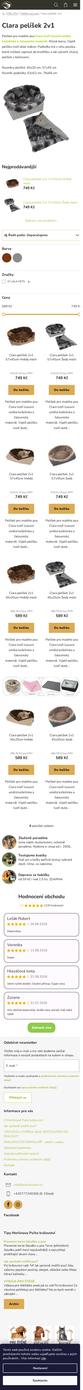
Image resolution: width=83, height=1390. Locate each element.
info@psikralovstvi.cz (28, 1185)
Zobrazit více (41, 1028)
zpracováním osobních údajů (38, 1087)
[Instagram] (18, 1204)
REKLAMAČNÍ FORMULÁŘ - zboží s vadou (33, 1142)
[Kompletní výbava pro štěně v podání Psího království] (18, 1335)
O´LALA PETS (18, 281)
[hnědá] (7, 258)
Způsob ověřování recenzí (21, 1154)
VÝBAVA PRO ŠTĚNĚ (19, 1281)
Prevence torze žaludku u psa (25, 1242)
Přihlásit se (17, 1097)
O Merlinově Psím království (23, 1120)
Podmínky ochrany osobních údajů (27, 1159)
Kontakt (9, 1165)
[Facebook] (8, 1204)
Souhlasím (40, 1380)
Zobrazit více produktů (40, 221)
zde (43, 1358)
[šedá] (17, 258)
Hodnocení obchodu (41, 896)
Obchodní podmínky (17, 1148)
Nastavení (40, 1368)
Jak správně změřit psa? (20, 1126)
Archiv (14, 1304)
